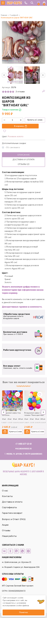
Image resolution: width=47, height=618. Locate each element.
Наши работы (9, 536)
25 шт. (10, 419)
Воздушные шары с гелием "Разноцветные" (34, 414)
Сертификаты (9, 507)
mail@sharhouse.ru (23, 449)
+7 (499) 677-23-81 (23, 444)
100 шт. (20, 419)
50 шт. (15, 419)
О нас (5, 490)
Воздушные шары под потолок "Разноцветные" (11, 414)
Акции (5, 525)
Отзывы (6, 530)
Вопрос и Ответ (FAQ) (14, 519)
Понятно (23, 612)
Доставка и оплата (12, 501)
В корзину (19, 126)
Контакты (7, 496)
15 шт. (4, 419)
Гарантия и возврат (12, 513)
